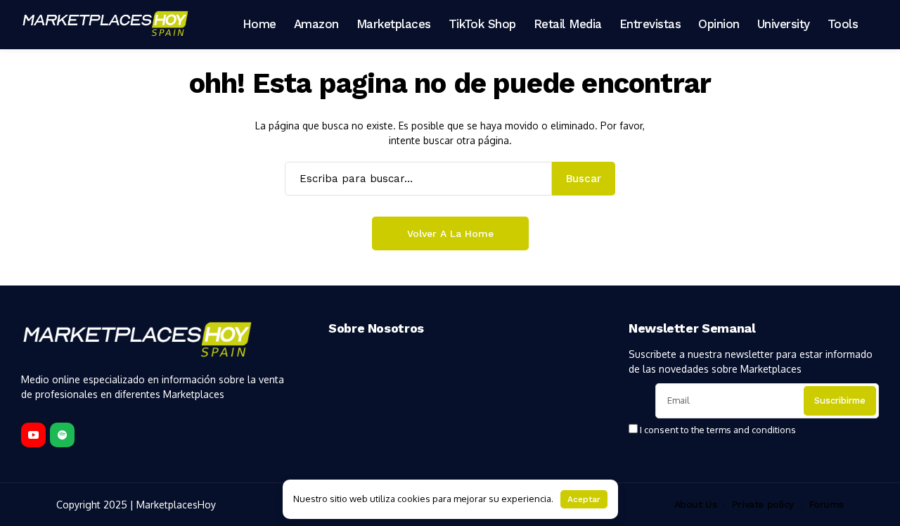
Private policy (763, 504)
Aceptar (583, 499)
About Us (695, 504)
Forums (826, 504)
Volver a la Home (450, 233)
